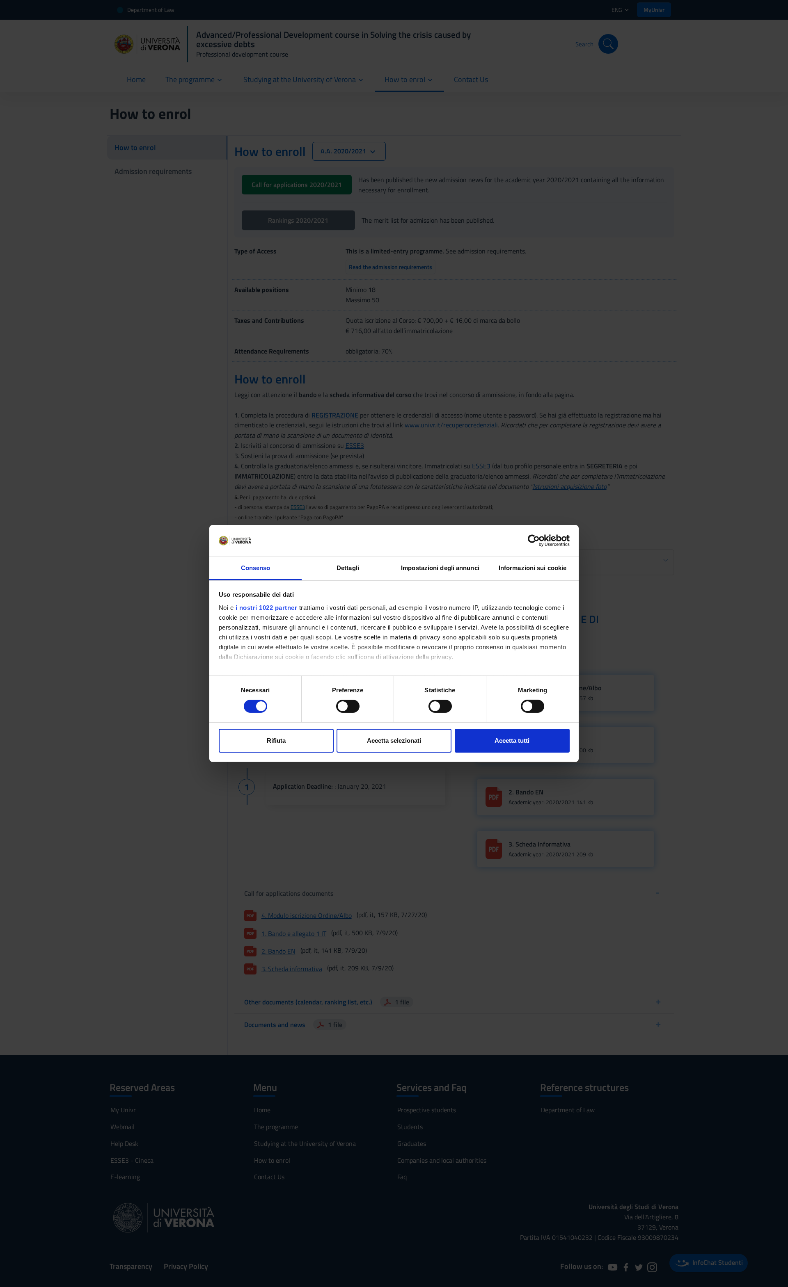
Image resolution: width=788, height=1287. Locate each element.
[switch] (348, 706)
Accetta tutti (512, 740)
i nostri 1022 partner (267, 607)
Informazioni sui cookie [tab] (532, 567)
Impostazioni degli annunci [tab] (440, 567)
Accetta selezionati (394, 740)
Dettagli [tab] (348, 567)
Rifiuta (276, 740)
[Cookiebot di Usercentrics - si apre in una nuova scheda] (534, 540)
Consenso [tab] (255, 567)
